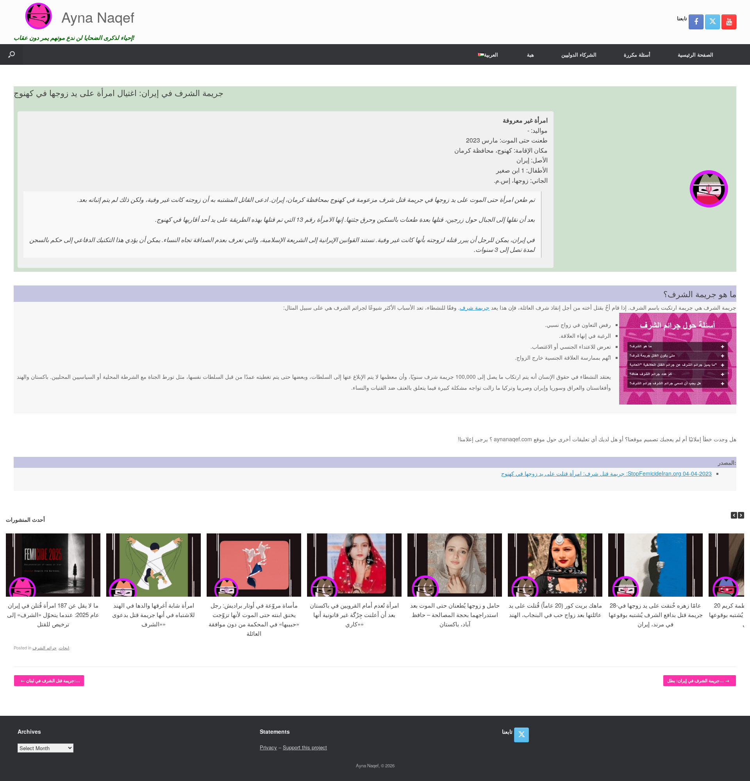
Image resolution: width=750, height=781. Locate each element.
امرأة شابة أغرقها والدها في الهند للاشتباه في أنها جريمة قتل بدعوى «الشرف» (153, 614)
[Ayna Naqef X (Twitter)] (712, 21)
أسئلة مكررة (637, 54)
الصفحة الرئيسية (695, 54)
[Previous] (734, 515)
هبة (530, 54)
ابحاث (64, 647)
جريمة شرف (474, 307)
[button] (11, 54)
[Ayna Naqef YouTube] (728, 21)
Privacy (268, 747)
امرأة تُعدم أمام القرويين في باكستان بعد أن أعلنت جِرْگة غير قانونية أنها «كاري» (354, 614)
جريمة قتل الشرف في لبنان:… (50, 680)
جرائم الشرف (44, 647)
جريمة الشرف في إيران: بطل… (698, 680)
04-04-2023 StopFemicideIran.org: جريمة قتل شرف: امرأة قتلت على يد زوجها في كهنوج (606, 473)
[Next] (741, 515)
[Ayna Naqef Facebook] (696, 21)
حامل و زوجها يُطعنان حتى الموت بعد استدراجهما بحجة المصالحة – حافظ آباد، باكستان (455, 614)
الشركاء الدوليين (578, 54)
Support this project (305, 747)
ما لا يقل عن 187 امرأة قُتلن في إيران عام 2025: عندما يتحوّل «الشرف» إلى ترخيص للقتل (53, 614)
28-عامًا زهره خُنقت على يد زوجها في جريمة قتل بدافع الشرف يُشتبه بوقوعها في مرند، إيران (656, 614)
